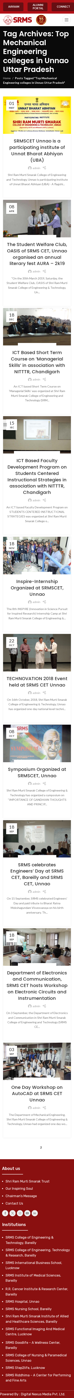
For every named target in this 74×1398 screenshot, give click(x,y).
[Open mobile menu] (66, 20)
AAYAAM (13, 6)
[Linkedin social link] (35, 1213)
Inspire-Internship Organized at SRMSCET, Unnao (37, 587)
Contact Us (14, 1203)
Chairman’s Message (21, 1196)
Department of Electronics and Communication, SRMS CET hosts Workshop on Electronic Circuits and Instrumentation (37, 985)
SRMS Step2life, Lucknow (25, 1368)
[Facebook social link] (5, 1213)
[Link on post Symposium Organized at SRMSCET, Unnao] (37, 743)
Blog (19, 133)
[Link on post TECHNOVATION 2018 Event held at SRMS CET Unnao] (37, 652)
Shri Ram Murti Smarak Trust (28, 1181)
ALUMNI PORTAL (38, 6)
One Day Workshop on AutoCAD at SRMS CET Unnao (37, 1093)
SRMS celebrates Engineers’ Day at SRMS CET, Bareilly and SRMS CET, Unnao (37, 874)
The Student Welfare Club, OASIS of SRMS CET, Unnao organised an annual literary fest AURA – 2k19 (37, 254)
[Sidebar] (5, 424)
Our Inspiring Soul (19, 1189)
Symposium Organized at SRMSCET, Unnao (37, 772)
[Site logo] (17, 20)
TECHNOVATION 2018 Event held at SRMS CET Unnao (37, 681)
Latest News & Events (37, 133)
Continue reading (37, 190)
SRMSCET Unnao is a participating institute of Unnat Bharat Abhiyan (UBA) (37, 150)
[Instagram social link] (20, 1213)
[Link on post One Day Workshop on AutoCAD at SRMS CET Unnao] (37, 1061)
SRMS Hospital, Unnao (22, 1302)
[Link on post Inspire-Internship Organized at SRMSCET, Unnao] (37, 555)
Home (7, 78)
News (54, 133)
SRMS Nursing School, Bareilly (29, 1309)
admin (36, 168)
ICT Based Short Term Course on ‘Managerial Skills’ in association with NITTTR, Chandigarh (37, 362)
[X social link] (12, 1213)
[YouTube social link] (27, 1213)
